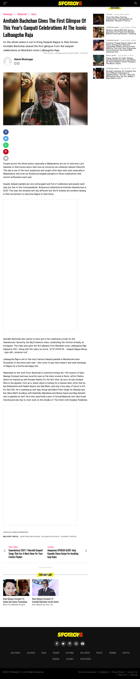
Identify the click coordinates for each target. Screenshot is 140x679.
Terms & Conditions (87, 672)
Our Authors (85, 658)
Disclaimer (103, 672)
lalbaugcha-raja (51, 537)
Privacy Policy (118, 672)
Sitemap (134, 675)
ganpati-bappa (69, 537)
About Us (122, 675)
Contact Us (132, 672)
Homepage (8, 14)
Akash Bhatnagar (23, 59)
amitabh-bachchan (30, 537)
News (33, 14)
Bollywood (22, 14)
